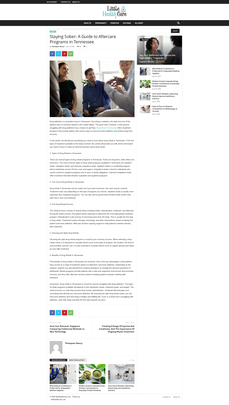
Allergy (139, 23)
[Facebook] (52, 53)
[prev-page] (130, 360)
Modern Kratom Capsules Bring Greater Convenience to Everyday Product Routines (92, 388)
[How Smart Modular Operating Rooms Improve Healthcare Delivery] (121, 374)
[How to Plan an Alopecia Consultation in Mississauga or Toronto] (145, 109)
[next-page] (133, 360)
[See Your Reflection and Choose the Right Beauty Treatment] (159, 50)
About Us (76, 2)
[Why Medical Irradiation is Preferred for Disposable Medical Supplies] (63, 374)
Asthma (127, 23)
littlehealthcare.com (58, 399)
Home (51, 29)
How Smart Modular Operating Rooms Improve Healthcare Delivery (121, 388)
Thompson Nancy (58, 46)
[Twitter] (58, 53)
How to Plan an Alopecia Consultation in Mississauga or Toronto (164, 108)
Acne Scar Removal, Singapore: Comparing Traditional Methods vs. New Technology (67, 329)
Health (87, 23)
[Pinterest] (64, 53)
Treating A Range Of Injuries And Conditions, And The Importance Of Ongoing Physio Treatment (116, 329)
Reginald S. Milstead (147, 62)
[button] (178, 23)
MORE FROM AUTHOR (76, 360)
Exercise (115, 23)
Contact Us (65, 2)
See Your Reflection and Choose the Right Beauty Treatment (157, 56)
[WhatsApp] (70, 53)
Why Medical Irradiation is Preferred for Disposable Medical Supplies (60, 388)
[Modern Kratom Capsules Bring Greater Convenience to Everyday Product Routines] (92, 374)
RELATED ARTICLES (58, 360)
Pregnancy (101, 23)
